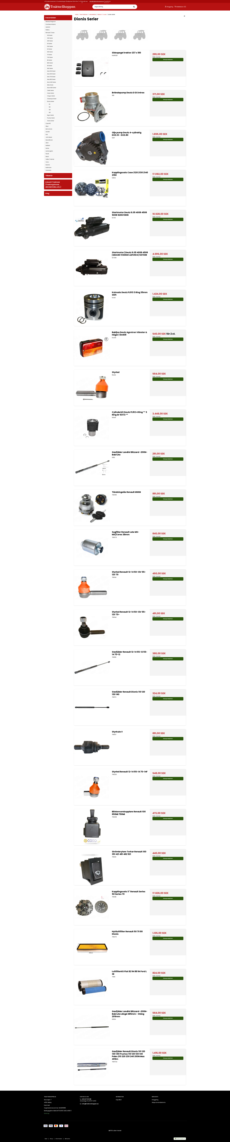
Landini (48, 131)
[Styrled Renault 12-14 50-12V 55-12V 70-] (92, 627)
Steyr (47, 126)
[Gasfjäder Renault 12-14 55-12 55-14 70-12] (92, 667)
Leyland (48, 27)
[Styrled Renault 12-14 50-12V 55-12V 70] (92, 587)
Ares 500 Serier (51, 71)
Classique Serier (51, 98)
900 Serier (50, 68)
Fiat (47, 134)
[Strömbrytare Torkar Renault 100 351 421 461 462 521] (92, 867)
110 (49, 104)
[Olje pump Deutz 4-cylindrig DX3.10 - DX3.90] (92, 148)
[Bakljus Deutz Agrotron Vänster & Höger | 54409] (92, 348)
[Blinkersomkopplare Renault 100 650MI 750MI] (92, 827)
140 (50, 112)
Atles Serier (50, 85)
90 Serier (49, 65)
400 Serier (50, 41)
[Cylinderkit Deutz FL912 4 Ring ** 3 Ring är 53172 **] (92, 428)
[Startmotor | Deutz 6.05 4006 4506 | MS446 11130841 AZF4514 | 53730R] (92, 268)
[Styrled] (92, 388)
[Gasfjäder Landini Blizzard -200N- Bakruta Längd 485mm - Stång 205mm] (92, 1027)
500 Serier (50, 46)
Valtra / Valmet (50, 159)
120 (49, 107)
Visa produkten (168, 59)
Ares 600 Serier (51, 74)
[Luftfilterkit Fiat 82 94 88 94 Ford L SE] (92, 987)
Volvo (47, 162)
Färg (47, 193)
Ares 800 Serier (51, 79)
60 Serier (49, 49)
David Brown (49, 140)
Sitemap (46, 1113)
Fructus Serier (51, 118)
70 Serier (49, 54)
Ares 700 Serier (51, 76)
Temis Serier (50, 120)
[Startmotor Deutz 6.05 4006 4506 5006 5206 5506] (92, 228)
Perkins (48, 30)
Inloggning (169, 7)
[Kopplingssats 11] (92, 907)
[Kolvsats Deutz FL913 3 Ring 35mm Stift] (92, 308)
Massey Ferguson (51, 21)
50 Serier (49, 43)
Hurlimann (48, 167)
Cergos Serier (51, 96)
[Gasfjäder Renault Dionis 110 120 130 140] (92, 707)
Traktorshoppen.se (180, 1138)
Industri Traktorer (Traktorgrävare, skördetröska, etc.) (53, 184)
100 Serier (49, 35)
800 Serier (50, 63)
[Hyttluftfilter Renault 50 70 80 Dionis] (92, 947)
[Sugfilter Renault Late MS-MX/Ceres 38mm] (92, 547)
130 (50, 109)
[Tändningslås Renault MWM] (92, 508)
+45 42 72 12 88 (86, 1099)
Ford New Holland (51, 24)
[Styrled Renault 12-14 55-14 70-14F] (92, 787)
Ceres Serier (50, 93)
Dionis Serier (50, 101)
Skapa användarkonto (159, 1102)
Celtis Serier (50, 90)
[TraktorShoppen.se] (67, 6)
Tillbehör (49, 175)
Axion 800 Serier (51, 87)
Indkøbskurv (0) (181, 7)
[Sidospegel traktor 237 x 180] (92, 68)
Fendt (47, 153)
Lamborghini (49, 151)
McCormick (49, 129)
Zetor (47, 143)
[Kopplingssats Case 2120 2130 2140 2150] (92, 188)
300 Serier (50, 38)
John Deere (49, 137)
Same (47, 148)
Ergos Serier (50, 115)
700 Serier (50, 57)
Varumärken (50, 18)
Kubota (48, 165)
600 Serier (50, 52)
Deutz (47, 156)
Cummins (48, 170)
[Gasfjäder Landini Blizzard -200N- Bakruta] (92, 468)
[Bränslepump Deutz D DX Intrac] (92, 108)
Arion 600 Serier (51, 82)
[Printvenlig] (184, 16)
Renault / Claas (50, 32)
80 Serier (49, 60)
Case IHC (48, 123)
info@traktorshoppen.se (97, 1)
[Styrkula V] (92, 747)
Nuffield (48, 145)
